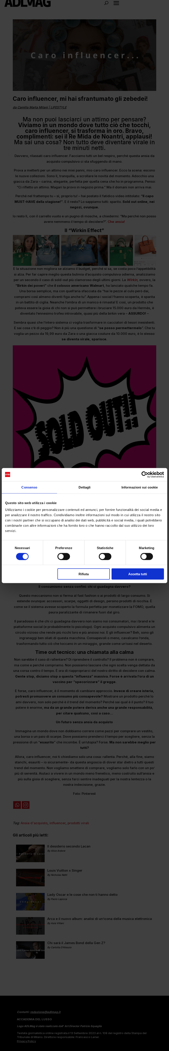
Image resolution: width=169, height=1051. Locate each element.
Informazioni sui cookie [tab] (139, 487)
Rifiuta (84, 574)
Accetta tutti (137, 574)
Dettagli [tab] (85, 487)
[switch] (63, 556)
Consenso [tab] (29, 487)
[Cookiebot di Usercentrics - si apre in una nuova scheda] (144, 474)
